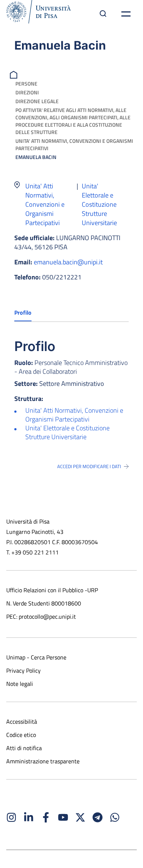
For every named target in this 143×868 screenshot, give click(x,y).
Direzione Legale (37, 101)
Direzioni (27, 92)
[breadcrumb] (14, 74)
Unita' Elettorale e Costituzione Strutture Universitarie (99, 204)
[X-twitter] (80, 817)
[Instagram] (11, 817)
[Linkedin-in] (28, 817)
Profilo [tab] (23, 312)
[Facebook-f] (46, 817)
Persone (26, 83)
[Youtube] (63, 817)
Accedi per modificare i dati (89, 466)
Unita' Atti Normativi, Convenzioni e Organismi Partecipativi (74, 144)
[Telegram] (97, 817)
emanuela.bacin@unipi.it (68, 262)
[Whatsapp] (115, 817)
